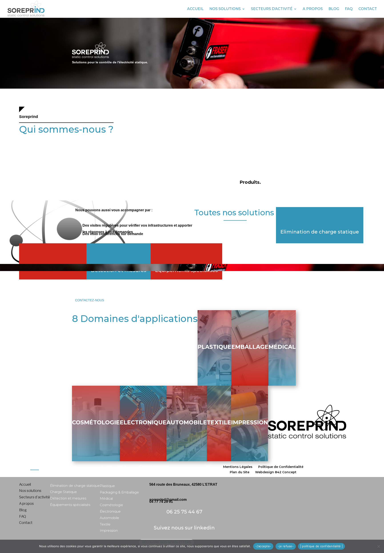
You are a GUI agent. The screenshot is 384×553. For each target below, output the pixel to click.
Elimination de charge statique (319, 232)
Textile (219, 422)
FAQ (349, 9)
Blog (333, 9)
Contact (367, 9)
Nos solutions (30, 491)
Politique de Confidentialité (280, 467)
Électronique (110, 511)
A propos (313, 9)
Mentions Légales (237, 467)
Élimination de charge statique (75, 485)
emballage (249, 346)
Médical (282, 346)
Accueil (195, 9)
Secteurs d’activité (271, 9)
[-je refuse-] (378, 546)
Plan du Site (239, 472)
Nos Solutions (225, 9)
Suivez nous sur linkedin (184, 528)
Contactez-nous (89, 300)
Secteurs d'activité (34, 497)
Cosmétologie (96, 422)
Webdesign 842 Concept (275, 472)
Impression (249, 422)
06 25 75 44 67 (184, 512)
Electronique (143, 422)
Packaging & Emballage (119, 492)
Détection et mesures (68, 498)
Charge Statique (63, 492)
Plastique (214, 346)
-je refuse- (286, 546)
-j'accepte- (263, 546)
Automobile (186, 422)
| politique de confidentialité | (321, 546)
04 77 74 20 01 (161, 501)
